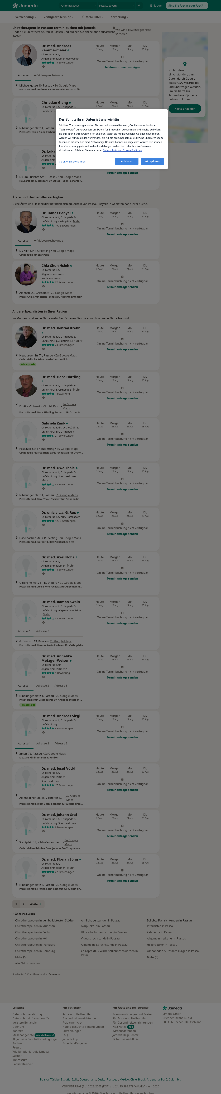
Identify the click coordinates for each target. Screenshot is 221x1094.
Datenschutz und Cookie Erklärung (122, 150)
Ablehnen (127, 161)
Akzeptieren (152, 161)
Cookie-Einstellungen (72, 161)
